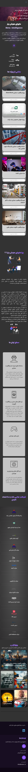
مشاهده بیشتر (14, 99)
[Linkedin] (23, 730)
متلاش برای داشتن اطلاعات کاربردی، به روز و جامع (14, 648)
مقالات (14, 645)
